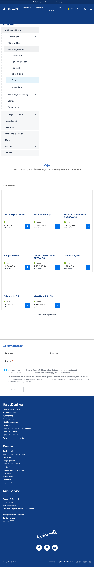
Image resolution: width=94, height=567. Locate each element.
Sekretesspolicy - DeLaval (21, 381)
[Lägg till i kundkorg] (88, 226)
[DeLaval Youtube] (55, 548)
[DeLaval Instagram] (47, 548)
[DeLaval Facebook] (39, 548)
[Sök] (3, 19)
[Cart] (91, 9)
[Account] (85, 9)
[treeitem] (22, 80)
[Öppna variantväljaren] (27, 226)
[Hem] (10, 8)
